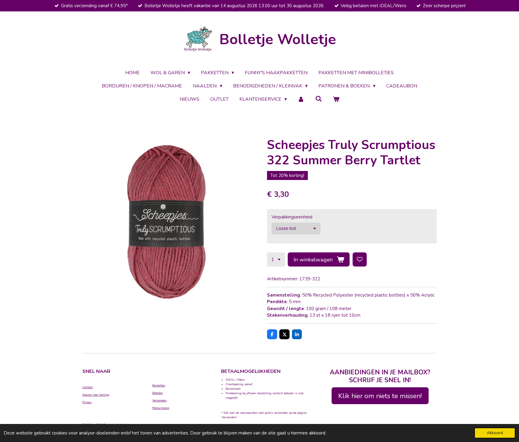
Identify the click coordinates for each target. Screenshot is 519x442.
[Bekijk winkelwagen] (336, 99)
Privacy (87, 402)
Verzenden (159, 400)
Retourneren (160, 408)
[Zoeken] (318, 99)
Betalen (157, 393)
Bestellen (158, 385)
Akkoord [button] (495, 433)
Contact (87, 387)
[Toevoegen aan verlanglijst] (360, 259)
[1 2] (276, 259)
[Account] (301, 99)
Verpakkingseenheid (292, 217)
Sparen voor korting (95, 395)
